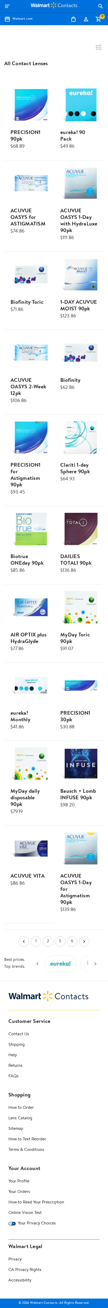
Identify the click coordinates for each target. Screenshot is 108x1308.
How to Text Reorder (27, 1139)
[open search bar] (101, 6)
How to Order (21, 1108)
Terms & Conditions (26, 1150)
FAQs (13, 1076)
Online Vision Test (25, 1213)
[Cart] (98, 19)
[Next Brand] (95, 964)
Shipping (16, 1045)
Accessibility (19, 1281)
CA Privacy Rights (24, 1270)
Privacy (15, 1260)
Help (12, 1055)
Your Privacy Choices (37, 1224)
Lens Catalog (20, 1118)
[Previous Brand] (37, 964)
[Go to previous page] (24, 941)
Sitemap (15, 1129)
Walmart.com (23, 19)
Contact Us (18, 1034)
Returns (15, 1066)
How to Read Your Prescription (36, 1203)
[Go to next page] (84, 941)
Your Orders (19, 1192)
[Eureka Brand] (60, 963)
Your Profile (18, 1182)
